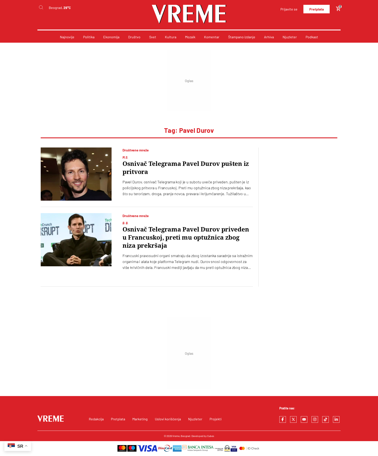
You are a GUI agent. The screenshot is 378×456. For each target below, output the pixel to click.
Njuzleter (290, 37)
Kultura (170, 37)
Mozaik (190, 37)
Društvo (134, 37)
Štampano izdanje (241, 37)
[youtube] (304, 419)
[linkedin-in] (336, 419)
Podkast (312, 37)
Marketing (140, 419)
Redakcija (96, 419)
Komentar (211, 37)
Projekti (216, 419)
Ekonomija (111, 37)
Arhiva (269, 37)
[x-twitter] (293, 419)
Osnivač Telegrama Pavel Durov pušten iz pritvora (185, 167)
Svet (152, 37)
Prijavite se (289, 9)
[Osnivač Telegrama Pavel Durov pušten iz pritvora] (76, 174)
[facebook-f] (282, 419)
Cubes (210, 435)
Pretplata (316, 9)
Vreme (176, 435)
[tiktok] (325, 419)
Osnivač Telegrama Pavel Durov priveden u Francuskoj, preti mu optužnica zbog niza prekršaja (185, 237)
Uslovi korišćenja (168, 419)
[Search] (40, 7)
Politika (88, 37)
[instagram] (315, 419)
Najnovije (67, 37)
